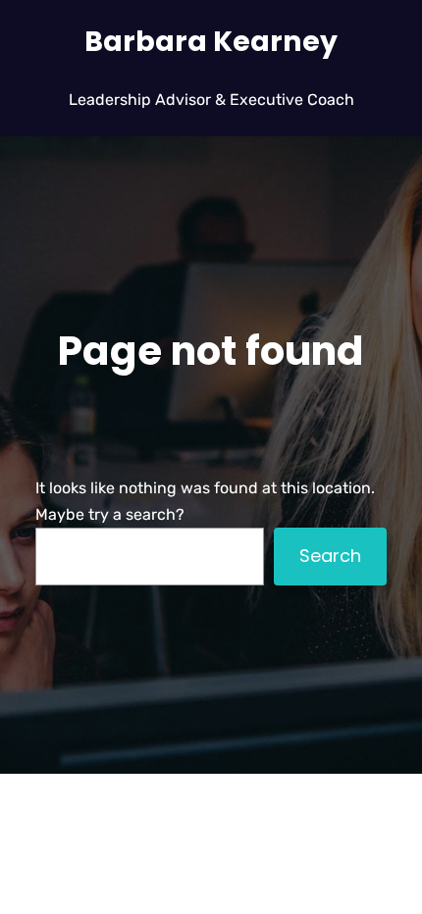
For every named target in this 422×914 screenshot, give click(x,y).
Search (330, 555)
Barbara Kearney (211, 41)
